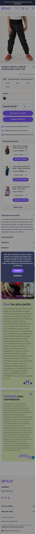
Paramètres (18, 275)
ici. (21, 265)
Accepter (18, 271)
